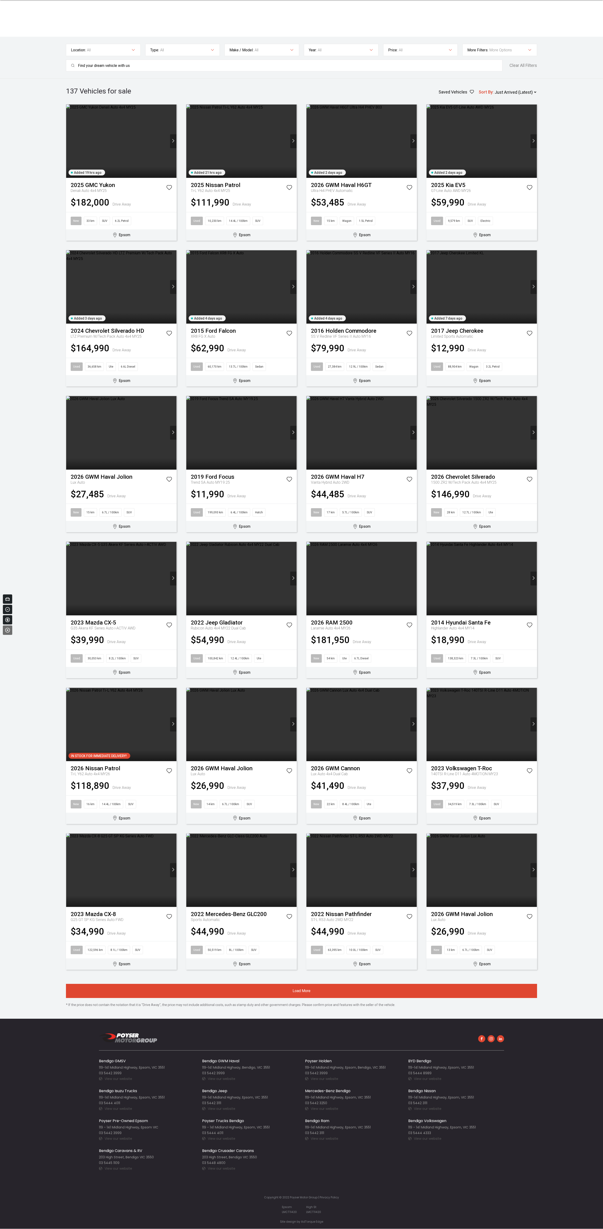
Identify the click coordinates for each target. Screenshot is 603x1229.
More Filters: (477, 50)
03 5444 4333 (419, 1133)
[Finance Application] (7, 620)
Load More (301, 991)
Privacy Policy (329, 1197)
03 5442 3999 (110, 1073)
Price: (393, 50)
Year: (313, 50)
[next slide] (173, 141)
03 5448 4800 (213, 1162)
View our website (118, 1078)
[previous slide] (69, 141)
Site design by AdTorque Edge (301, 1222)
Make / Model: (241, 50)
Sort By (486, 91)
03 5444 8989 (420, 1073)
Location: (78, 50)
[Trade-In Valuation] (7, 599)
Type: (154, 50)
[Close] (7, 630)
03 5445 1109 (109, 1162)
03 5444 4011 (109, 1103)
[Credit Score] (7, 609)
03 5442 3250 (316, 1103)
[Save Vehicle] (169, 188)
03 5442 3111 (211, 1103)
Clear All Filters (523, 65)
